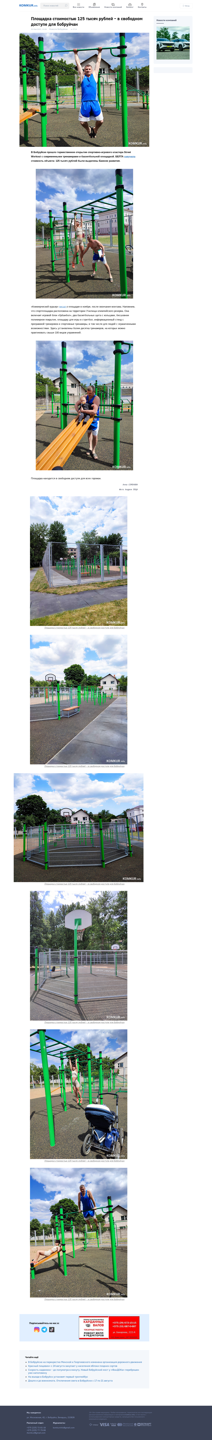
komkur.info (130, 1415)
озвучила (129, 156)
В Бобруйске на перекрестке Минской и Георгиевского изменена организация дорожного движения (85, 1362)
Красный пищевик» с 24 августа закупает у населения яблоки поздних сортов (72, 1366)
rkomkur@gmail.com (36, 1433)
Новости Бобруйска (58, 29)
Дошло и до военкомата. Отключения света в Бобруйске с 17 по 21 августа (70, 1380)
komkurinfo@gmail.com (64, 1427)
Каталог (130, 7)
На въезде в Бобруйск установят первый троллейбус (58, 1376)
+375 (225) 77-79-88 (36, 1430)
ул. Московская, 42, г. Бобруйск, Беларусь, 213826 (51, 1417)
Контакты (142, 7)
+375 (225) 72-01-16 (36, 1427)
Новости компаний (113, 7)
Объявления (94, 7)
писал (63, 306)
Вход (187, 6)
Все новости (78, 7)
